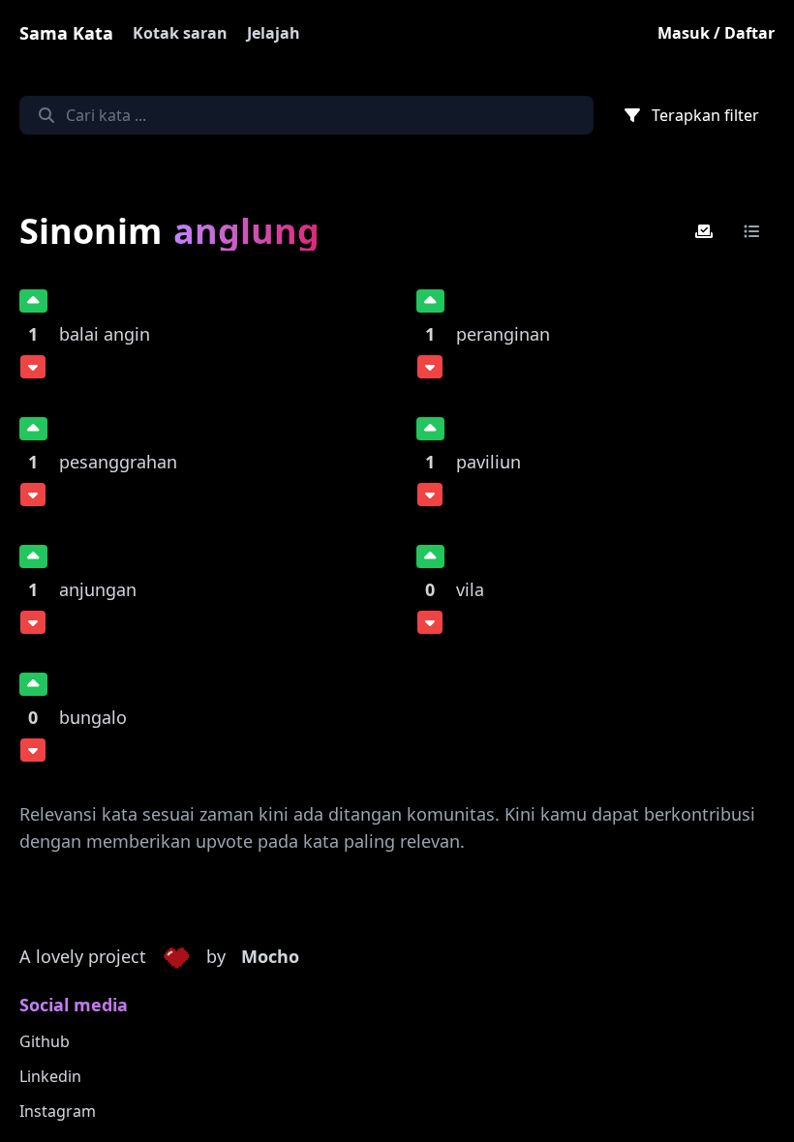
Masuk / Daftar (716, 33)
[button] (176, 957)
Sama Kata (66, 33)
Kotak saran (180, 33)
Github (44, 1041)
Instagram (57, 1111)
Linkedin (50, 1076)
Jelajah (273, 33)
